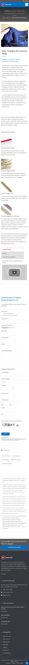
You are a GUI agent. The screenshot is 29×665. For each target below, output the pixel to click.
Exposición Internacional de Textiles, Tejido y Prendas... (13, 608)
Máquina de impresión (7, 517)
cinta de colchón (6, 456)
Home (4, 17)
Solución (5, 647)
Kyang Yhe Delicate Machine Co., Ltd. (18, 660)
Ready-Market (20, 663)
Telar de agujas (23, 516)
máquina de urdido (15, 459)
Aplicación (8, 17)
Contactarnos (5, 528)
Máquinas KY (6, 641)
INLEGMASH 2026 (5, 621)
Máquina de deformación (7, 519)
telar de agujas (5, 459)
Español (26, 1)
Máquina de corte (19, 524)
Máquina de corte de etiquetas (8, 523)
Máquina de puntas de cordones (20, 523)
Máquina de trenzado (15, 517)
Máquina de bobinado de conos (17, 521)
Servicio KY (6, 650)
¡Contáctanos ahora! (14, 547)
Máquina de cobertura (16, 519)
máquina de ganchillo (7, 463)
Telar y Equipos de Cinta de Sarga (19, 17)
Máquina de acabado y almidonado (9, 524)
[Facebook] (1, 574)
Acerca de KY (6, 639)
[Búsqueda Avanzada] (26, 663)
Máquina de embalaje (6, 521)
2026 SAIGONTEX (5, 615)
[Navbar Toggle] (26, 4)
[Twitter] (3, 574)
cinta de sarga (15, 456)
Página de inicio (7, 636)
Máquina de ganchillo (7, 526)
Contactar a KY (7, 653)
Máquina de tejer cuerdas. (16, 526)
